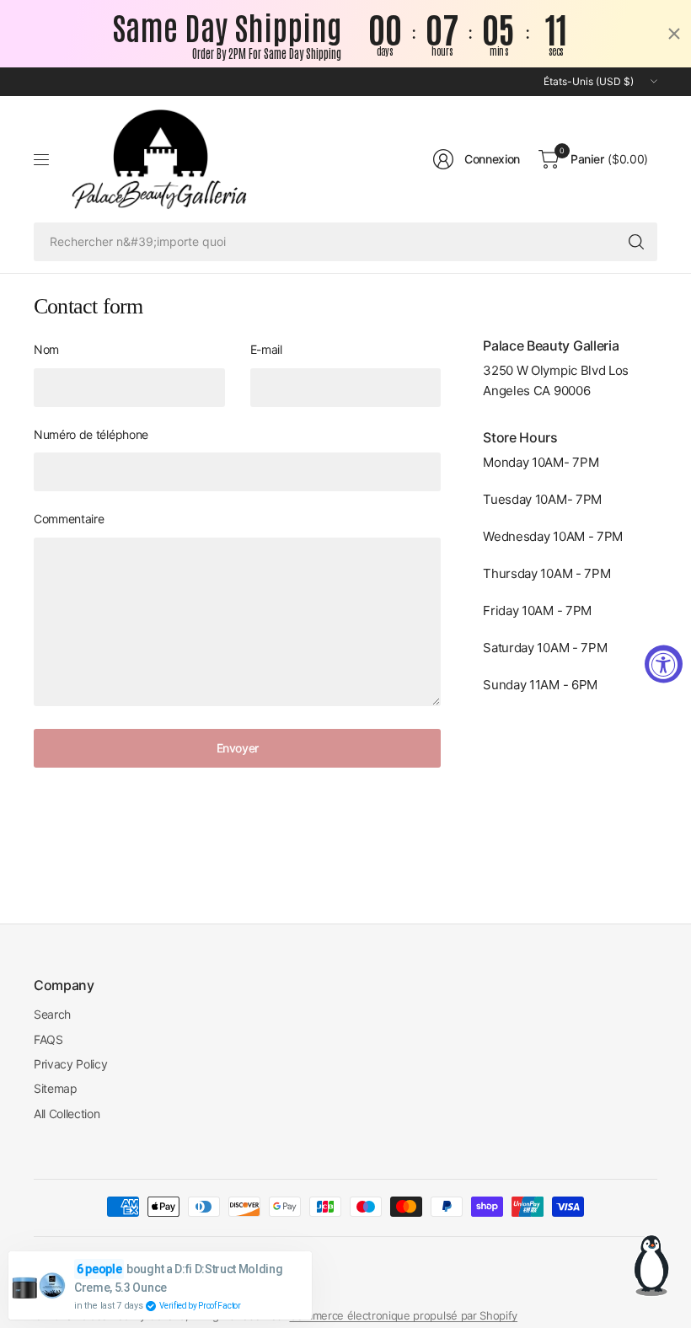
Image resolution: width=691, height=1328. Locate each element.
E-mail (266, 349)
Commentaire (69, 518)
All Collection (67, 1113)
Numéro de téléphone (91, 434)
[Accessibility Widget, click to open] (664, 664)
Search (52, 1014)
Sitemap (56, 1088)
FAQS (48, 1039)
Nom (46, 349)
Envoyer (238, 748)
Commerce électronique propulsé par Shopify (403, 1315)
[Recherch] (636, 241)
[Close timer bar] (674, 33)
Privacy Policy (71, 1064)
